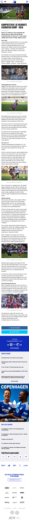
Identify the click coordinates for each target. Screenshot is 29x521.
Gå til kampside (14, 348)
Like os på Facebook (3, 456)
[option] (14, 11)
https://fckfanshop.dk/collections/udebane (13, 384)
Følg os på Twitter (26, 456)
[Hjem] (14, 2)
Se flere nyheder (14, 381)
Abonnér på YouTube (20, 456)
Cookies (15, 508)
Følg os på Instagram (14, 456)
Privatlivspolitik (21, 508)
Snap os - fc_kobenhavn (8, 456)
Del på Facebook (15, 328)
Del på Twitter (15, 332)
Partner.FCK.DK (14, 480)
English (5, 1)
